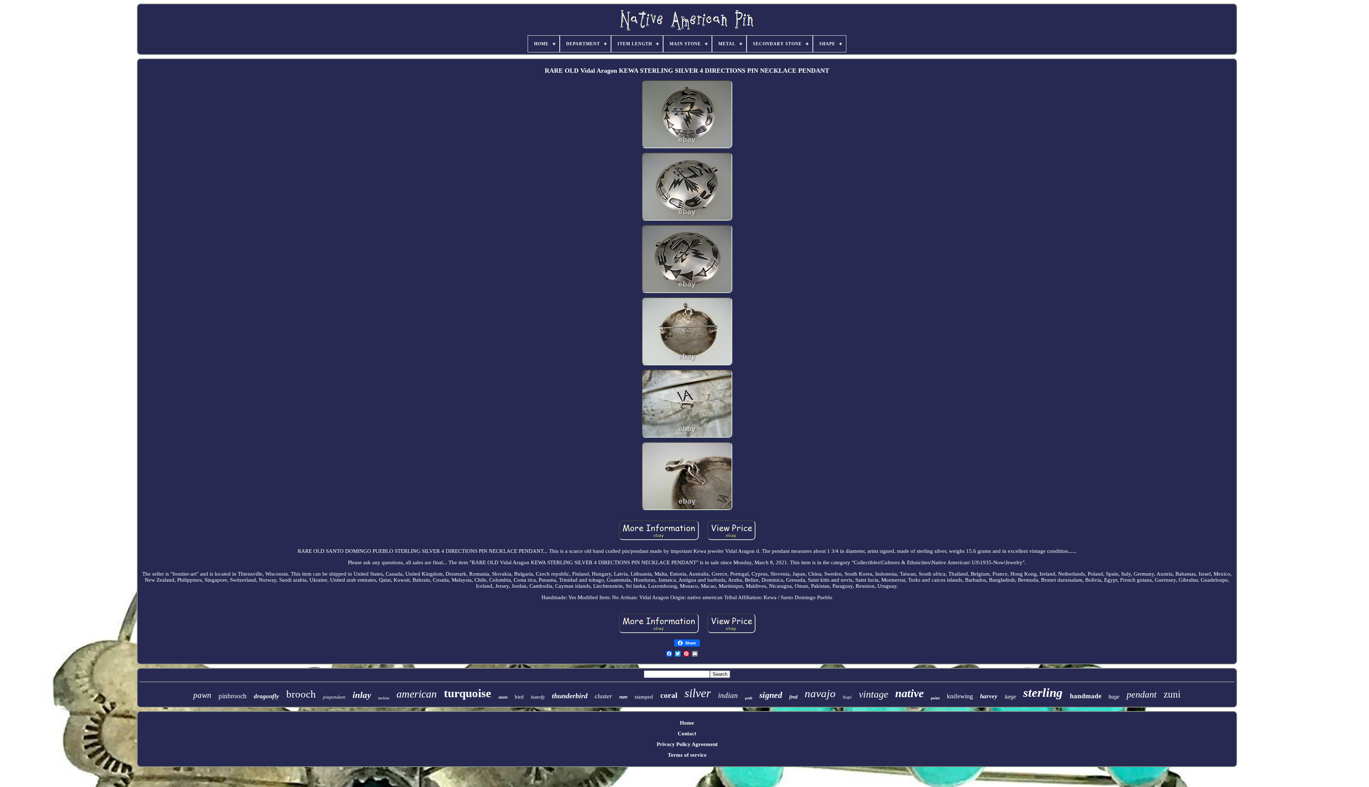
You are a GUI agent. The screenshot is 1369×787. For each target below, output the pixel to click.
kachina (383, 698)
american (416, 694)
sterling (1043, 693)
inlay (362, 695)
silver (697, 693)
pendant (1142, 694)
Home (687, 723)
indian (728, 695)
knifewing (960, 696)
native (909, 693)
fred (793, 697)
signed (770, 695)
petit (748, 698)
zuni (1172, 694)
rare (623, 697)
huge (1113, 697)
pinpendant (334, 697)
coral (668, 695)
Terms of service (687, 755)
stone (503, 697)
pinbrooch (233, 696)
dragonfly (266, 696)
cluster (603, 696)
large (1010, 697)
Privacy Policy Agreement (687, 744)
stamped (644, 697)
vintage (873, 694)
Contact (687, 733)
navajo (820, 693)
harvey (989, 696)
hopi (847, 697)
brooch (301, 694)
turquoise (467, 693)
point (935, 698)
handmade (1085, 696)
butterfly (538, 697)
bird (519, 697)
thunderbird (570, 696)
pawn (202, 695)
